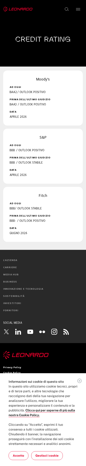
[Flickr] (42, 331)
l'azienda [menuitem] (10, 260)
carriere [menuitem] (10, 267)
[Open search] (67, 9)
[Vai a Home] (43, 355)
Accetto (18, 455)
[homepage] (18, 9)
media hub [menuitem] (11, 275)
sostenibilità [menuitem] (13, 296)
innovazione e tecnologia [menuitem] (23, 289)
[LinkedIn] (18, 331)
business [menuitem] (10, 282)
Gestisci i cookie (47, 455)
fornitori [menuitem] (10, 310)
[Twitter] (6, 331)
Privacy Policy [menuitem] (12, 367)
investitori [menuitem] (12, 303)
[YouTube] (30, 331)
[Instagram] (54, 331)
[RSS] (66, 331)
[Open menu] (78, 9)
